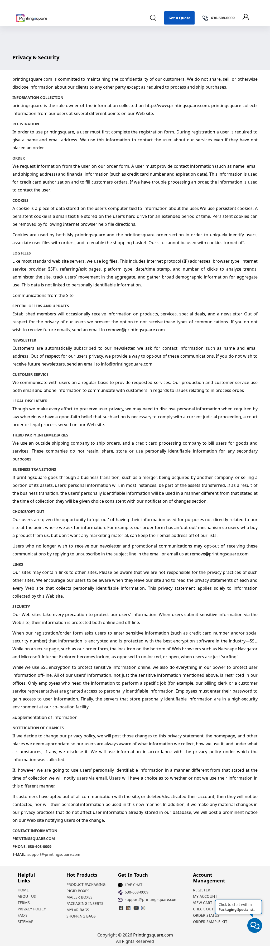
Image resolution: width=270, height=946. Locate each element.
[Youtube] (143, 908)
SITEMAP (25, 921)
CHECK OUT (203, 908)
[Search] (153, 18)
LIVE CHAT (133, 884)
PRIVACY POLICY (32, 908)
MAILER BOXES (79, 897)
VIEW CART (202, 902)
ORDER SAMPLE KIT (210, 921)
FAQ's (22, 915)
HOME (23, 889)
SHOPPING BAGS (81, 916)
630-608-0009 (136, 892)
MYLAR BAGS (77, 909)
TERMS (24, 902)
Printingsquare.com (153, 935)
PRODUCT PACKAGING (85, 884)
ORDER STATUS (206, 915)
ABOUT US (27, 896)
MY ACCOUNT (205, 896)
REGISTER (201, 889)
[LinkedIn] (136, 908)
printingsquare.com (32, 79)
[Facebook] (121, 908)
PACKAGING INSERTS (84, 903)
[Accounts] (248, 18)
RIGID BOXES (77, 890)
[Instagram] (128, 908)
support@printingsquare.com (53, 854)
